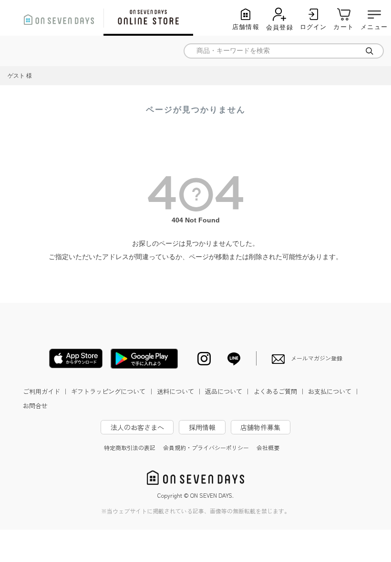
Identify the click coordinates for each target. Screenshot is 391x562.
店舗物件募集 (260, 427)
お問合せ (35, 405)
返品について (228, 391)
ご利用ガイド (46, 391)
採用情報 (202, 427)
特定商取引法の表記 (129, 447)
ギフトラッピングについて (112, 391)
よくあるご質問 (280, 391)
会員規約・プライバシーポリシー (206, 447)
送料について (180, 391)
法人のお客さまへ (137, 427)
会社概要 (268, 447)
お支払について (334, 391)
